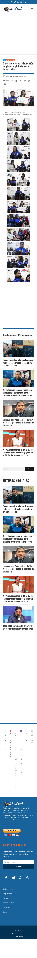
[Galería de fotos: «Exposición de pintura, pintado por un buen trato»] (18, 97)
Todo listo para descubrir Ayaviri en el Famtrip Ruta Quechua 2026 (18, 627)
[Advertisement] (18, 33)
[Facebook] (11, 2)
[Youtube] (17, 2)
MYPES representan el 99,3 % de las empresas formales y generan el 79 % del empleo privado (18, 452)
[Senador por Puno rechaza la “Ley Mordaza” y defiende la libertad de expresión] (15, 408)
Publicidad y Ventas (9, 903)
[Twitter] (14, 2)
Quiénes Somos (8, 889)
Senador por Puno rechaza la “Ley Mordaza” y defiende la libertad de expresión (18, 422)
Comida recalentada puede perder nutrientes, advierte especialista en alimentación (18, 362)
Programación (7, 893)
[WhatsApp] (21, 2)
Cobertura (6, 898)
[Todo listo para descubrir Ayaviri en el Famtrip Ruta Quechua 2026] (15, 614)
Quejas (5, 912)
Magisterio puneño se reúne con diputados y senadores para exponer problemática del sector (17, 392)
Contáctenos (7, 907)
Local (7, 60)
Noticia (12, 60)
